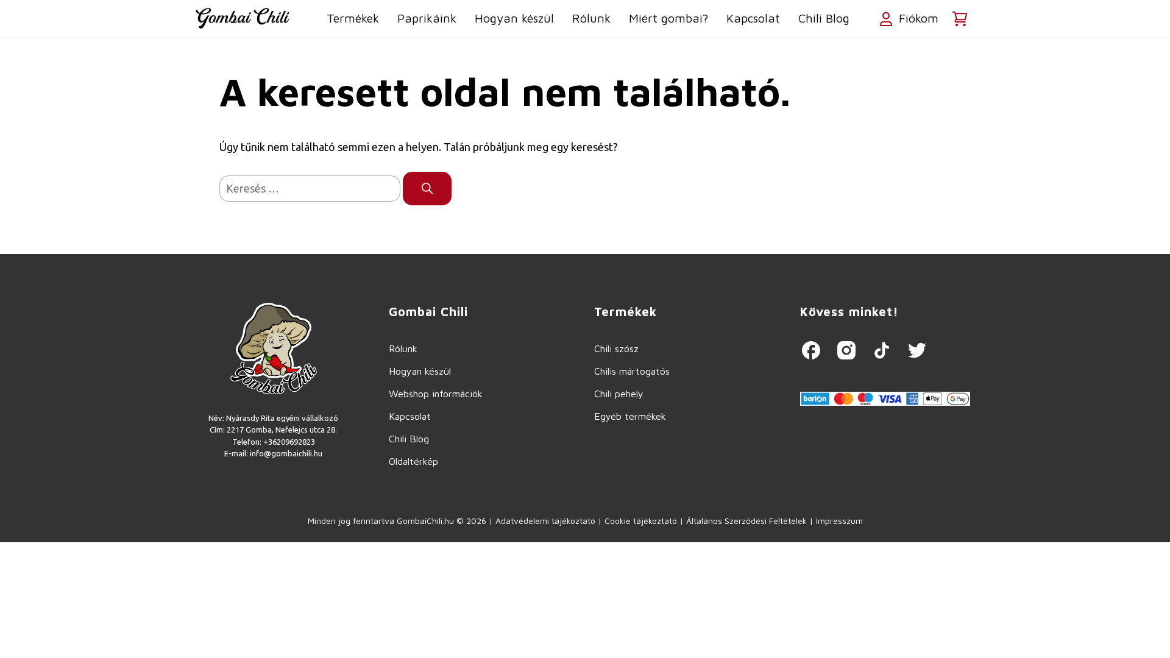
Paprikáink (426, 18)
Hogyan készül (514, 18)
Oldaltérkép (413, 461)
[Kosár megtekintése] (960, 18)
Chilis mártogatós (632, 371)
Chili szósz (616, 348)
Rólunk (591, 18)
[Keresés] (427, 188)
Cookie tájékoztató (640, 520)
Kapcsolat (753, 18)
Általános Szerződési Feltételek (746, 520)
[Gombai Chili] (242, 18)
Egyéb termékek (630, 416)
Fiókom (916, 18)
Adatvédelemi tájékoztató (545, 520)
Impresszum (839, 520)
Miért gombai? (668, 18)
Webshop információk (436, 393)
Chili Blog (823, 18)
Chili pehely (619, 393)
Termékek (353, 18)
